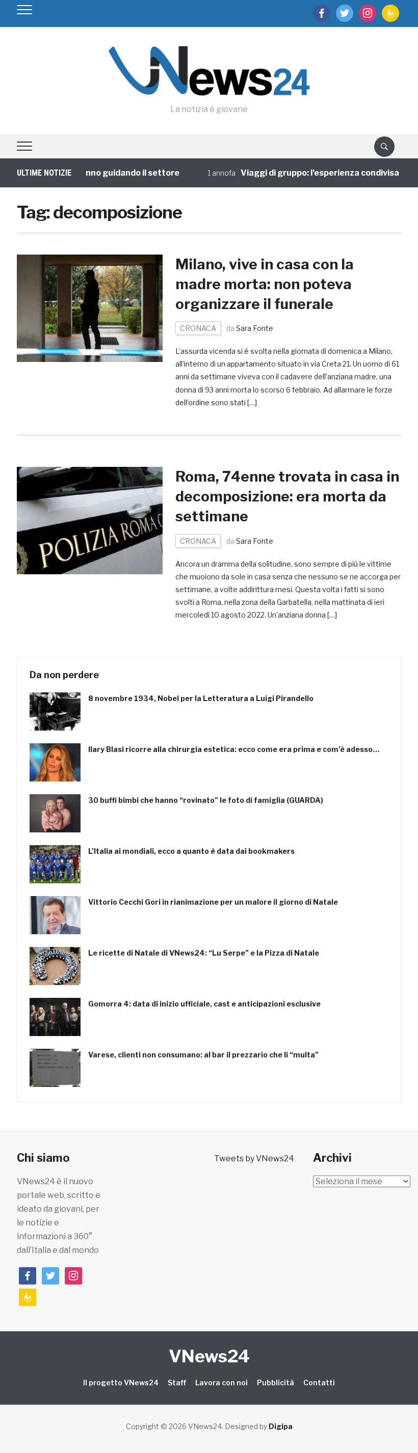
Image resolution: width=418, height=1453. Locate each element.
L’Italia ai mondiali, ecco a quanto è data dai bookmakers (191, 851)
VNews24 (209, 1356)
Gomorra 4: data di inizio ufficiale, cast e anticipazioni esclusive (204, 1003)
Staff (177, 1382)
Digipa (281, 1426)
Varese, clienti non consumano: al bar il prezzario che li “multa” (203, 1054)
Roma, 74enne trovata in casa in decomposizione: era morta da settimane (287, 496)
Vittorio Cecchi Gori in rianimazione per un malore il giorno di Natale (213, 902)
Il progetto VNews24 (121, 1382)
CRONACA (198, 328)
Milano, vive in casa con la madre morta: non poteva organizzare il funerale (264, 284)
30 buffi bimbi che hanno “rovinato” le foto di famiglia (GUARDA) (205, 800)
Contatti (319, 1382)
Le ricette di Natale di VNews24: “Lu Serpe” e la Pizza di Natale (203, 952)
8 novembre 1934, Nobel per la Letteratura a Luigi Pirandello (201, 698)
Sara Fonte (254, 328)
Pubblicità (275, 1382)
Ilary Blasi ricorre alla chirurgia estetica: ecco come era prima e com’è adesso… (234, 749)
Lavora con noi (221, 1382)
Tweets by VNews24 (254, 1158)
